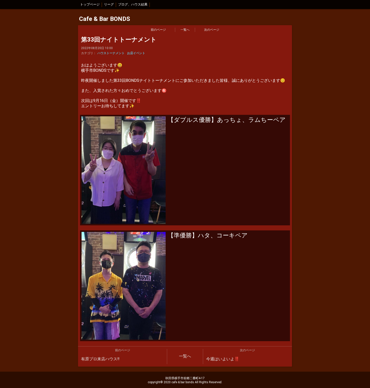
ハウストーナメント (111, 53)
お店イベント (136, 53)
